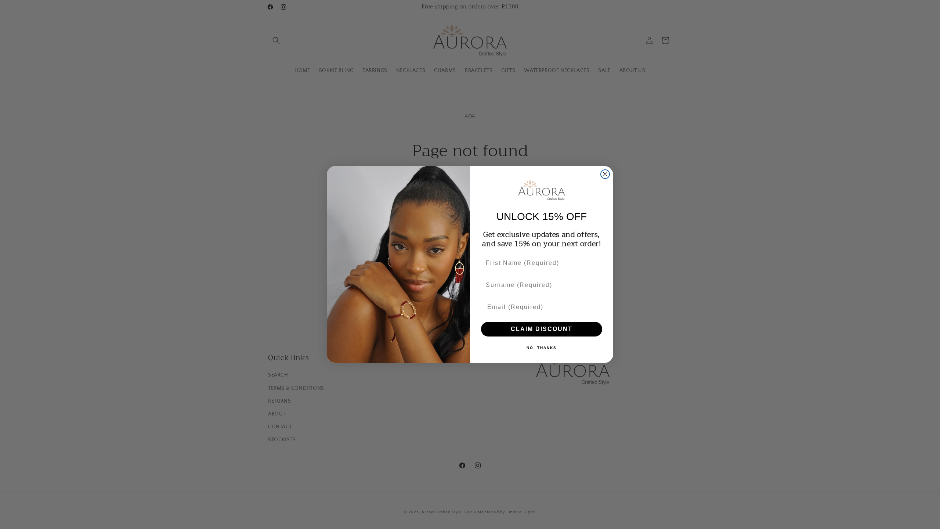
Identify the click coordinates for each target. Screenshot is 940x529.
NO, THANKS (542, 348)
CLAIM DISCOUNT (541, 329)
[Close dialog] (605, 174)
